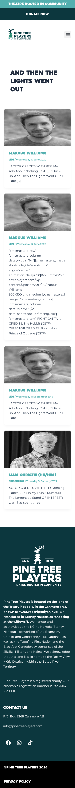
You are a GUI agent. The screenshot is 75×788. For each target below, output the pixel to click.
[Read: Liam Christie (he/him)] (37, 449)
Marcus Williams (27, 153)
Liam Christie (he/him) (32, 475)
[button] (67, 34)
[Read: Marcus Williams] (37, 127)
